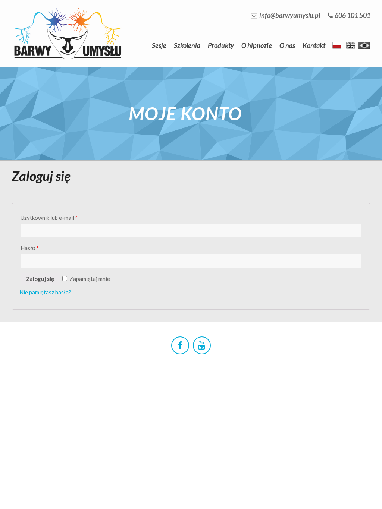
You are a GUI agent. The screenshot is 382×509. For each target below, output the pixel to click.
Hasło (30, 247)
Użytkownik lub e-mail (49, 217)
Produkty (221, 45)
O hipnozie (256, 45)
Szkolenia (187, 45)
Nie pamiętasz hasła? (45, 292)
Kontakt (314, 45)
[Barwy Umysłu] (67, 9)
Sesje (159, 45)
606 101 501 (352, 15)
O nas (287, 45)
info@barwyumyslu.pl (289, 15)
